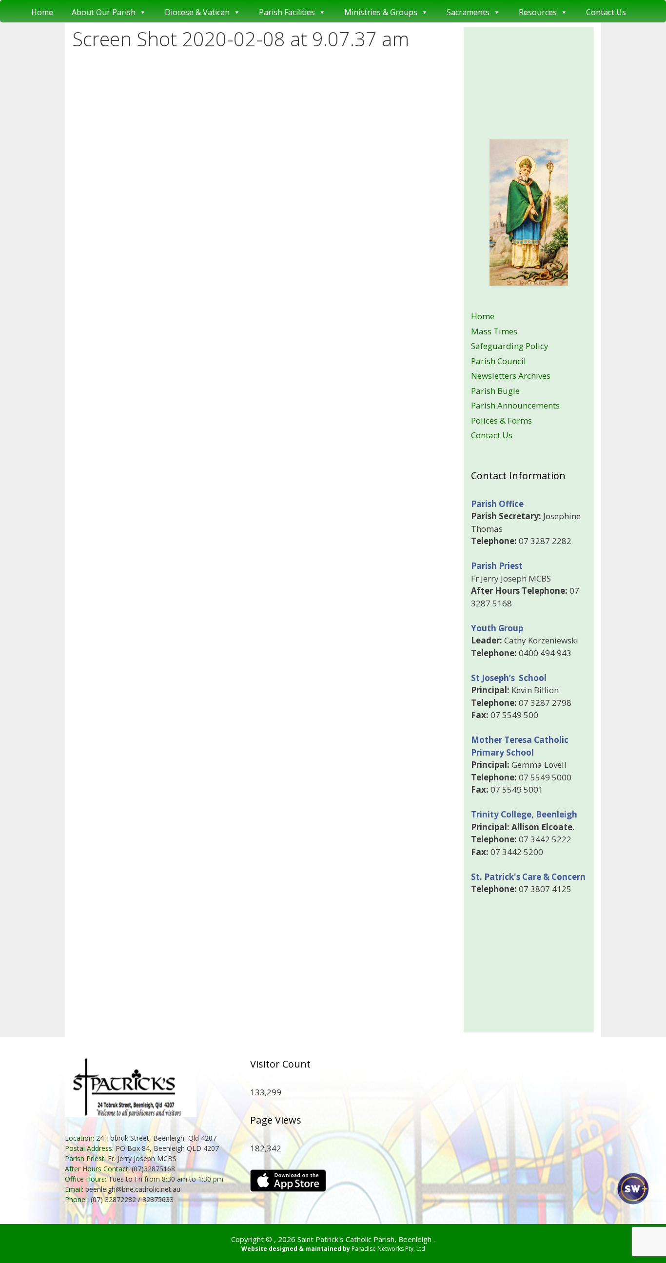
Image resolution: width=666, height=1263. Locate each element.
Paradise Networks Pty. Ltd (388, 1248)
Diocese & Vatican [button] (197, 12)
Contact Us (606, 12)
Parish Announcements (515, 405)
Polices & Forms (501, 420)
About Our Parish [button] (104, 12)
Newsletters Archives (510, 375)
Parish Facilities (287, 12)
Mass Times (494, 331)
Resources (538, 12)
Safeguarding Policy (509, 345)
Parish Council (498, 361)
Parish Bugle (495, 390)
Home (42, 12)
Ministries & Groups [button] (380, 12)
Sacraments (468, 12)
